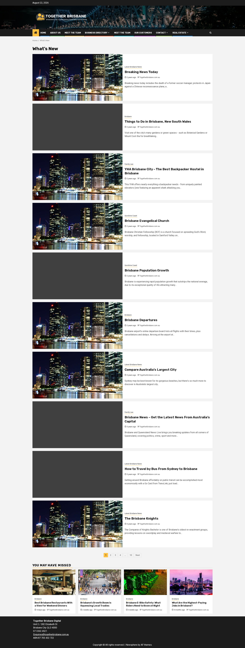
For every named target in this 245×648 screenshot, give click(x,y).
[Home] (35, 33)
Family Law (129, 164)
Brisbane (128, 117)
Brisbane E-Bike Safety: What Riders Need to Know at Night (143, 604)
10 (131, 555)
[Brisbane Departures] (77, 325)
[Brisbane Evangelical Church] (77, 226)
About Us (55, 33)
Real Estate (179, 33)
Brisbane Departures (141, 320)
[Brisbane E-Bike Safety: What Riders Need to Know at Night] (145, 582)
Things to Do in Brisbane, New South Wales (158, 121)
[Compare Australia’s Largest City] (77, 375)
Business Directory (96, 33)
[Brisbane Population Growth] (77, 275)
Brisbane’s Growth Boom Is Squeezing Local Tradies (95, 604)
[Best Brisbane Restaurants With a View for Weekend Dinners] (53, 582)
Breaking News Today (141, 72)
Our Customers (143, 33)
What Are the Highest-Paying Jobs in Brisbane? (189, 604)
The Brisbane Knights (141, 518)
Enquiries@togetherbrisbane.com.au (51, 634)
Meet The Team (73, 33)
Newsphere (131, 644)
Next (138, 555)
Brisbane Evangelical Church (147, 221)
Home (43, 33)
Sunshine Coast (131, 216)
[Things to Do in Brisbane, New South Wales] (77, 127)
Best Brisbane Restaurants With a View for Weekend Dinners (53, 604)
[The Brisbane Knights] (77, 524)
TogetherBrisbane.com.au (150, 77)
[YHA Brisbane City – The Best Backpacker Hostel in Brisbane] (77, 176)
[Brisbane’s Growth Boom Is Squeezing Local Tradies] (99, 582)
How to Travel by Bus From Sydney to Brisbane (161, 469)
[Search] (210, 32)
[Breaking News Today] (77, 77)
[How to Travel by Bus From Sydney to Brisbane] (77, 474)
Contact (161, 33)
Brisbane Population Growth (147, 270)
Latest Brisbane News (133, 67)
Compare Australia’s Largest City (151, 370)
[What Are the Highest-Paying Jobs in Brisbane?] (191, 582)
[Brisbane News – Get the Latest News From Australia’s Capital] (77, 424)
